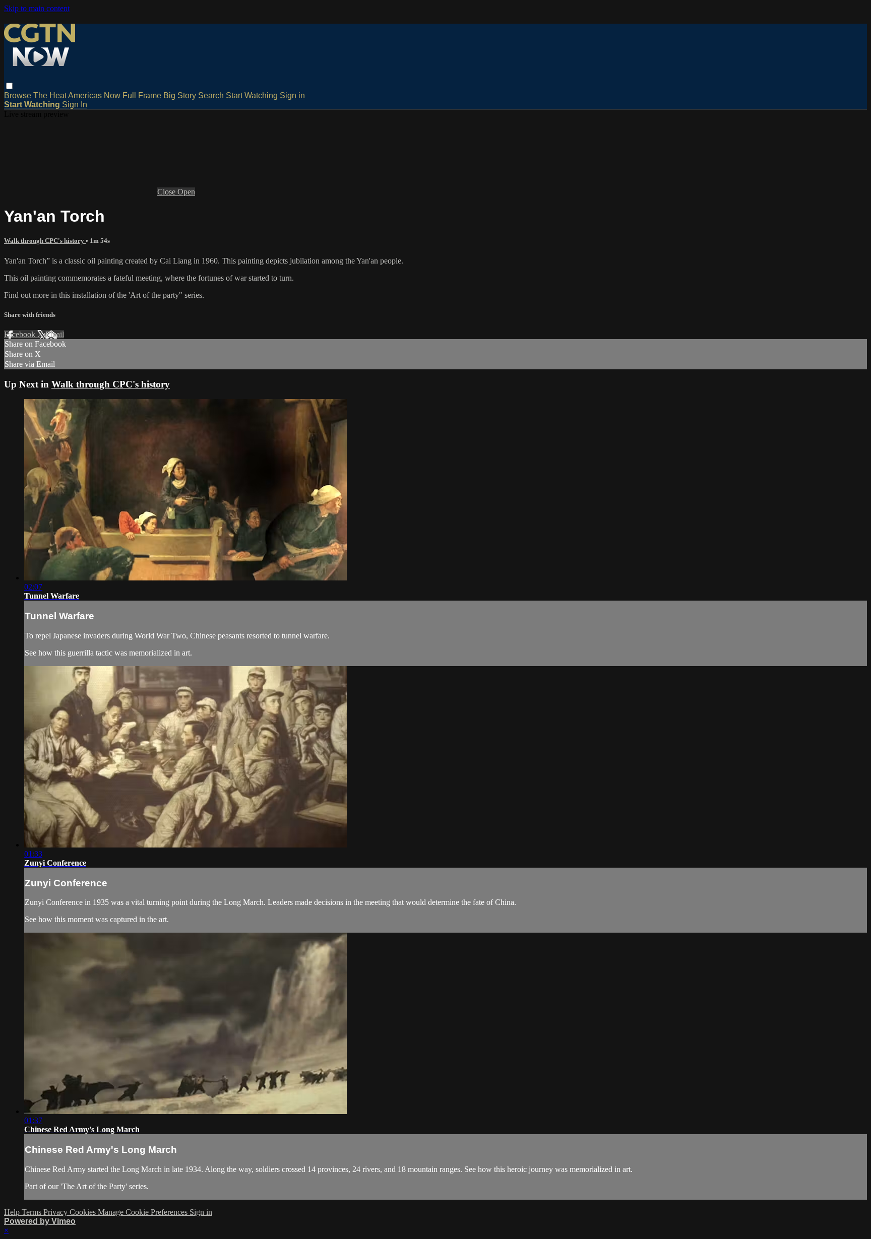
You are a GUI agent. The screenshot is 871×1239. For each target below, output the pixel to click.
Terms (32, 1212)
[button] (9, 86)
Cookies (84, 1212)
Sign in (292, 95)
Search (212, 95)
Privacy (56, 1212)
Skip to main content (37, 8)
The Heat (50, 95)
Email (54, 334)
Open (186, 191)
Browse (18, 95)
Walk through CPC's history (45, 240)
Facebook (20, 334)
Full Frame (142, 95)
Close (167, 191)
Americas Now (95, 95)
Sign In (74, 104)
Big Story (180, 95)
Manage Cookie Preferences (144, 1212)
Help (13, 1212)
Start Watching (253, 95)
